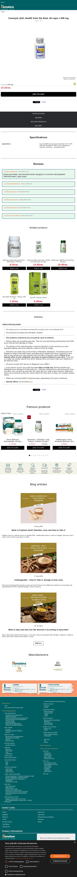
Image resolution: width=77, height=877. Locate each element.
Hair (7, 763)
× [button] (74, 842)
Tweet (44, 102)
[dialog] (38, 858)
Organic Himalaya (11, 716)
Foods (46, 742)
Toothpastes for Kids (12, 782)
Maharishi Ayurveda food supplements (17, 718)
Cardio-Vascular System (50, 732)
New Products (46, 745)
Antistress (47, 721)
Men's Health (8, 727)
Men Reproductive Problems (14, 731)
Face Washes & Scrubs (51, 764)
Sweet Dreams (48, 723)
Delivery (38, 126)
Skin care (46, 761)
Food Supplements (9, 711)
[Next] (72, 432)
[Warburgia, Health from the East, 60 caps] (63, 246)
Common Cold (48, 713)
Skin (7, 764)
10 (47, 455)
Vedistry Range (10, 721)
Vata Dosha (9, 769)
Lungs (46, 716)
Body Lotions (9, 787)
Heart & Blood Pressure (51, 734)
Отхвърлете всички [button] (60, 861)
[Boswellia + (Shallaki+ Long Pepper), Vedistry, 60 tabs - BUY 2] (38, 425)
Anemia (8, 739)
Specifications (38, 113)
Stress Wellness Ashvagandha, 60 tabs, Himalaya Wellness (12, 440)
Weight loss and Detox (49, 727)
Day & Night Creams (50, 763)
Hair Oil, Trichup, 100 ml (38, 297)
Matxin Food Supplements (13, 723)
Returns (5, 817)
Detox (45, 730)
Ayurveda (41, 814)
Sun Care (8, 794)
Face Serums (48, 766)
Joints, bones (8, 755)
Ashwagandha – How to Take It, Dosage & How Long (38, 580)
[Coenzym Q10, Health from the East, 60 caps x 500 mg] (38, 48)
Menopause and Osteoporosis (14, 736)
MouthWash (9, 780)
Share (37, 102)
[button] (26, 874)
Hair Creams (47, 756)
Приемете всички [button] (60, 856)
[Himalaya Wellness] (19, 664)
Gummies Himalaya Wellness (14, 725)
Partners (41, 819)
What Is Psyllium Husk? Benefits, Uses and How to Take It (38, 530)
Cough (46, 707)
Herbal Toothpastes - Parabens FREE (17, 777)
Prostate (8, 729)
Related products (38, 121)
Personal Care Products (49, 748)
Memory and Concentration (52, 720)
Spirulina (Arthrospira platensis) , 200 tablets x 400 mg (14, 260)
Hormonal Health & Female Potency (54, 701)
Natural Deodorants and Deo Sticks (16, 793)
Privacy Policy (7, 822)
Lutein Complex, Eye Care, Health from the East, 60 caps (38, 260)
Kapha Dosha (10, 772)
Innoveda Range (10, 722)
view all (38, 643)
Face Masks (47, 767)
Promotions (6, 703)
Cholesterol (47, 736)
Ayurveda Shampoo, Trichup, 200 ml (14, 297)
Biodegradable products (12, 797)
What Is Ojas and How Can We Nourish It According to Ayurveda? (38, 630)
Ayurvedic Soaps (10, 786)
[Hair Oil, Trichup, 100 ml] (38, 283)
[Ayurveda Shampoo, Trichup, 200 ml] (14, 283)
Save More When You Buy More (14, 707)
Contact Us (6, 826)
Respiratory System (49, 709)
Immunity (46, 706)
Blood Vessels (10, 741)
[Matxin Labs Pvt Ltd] (57, 669)
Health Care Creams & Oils (13, 790)
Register (5, 814)
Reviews (38, 117)
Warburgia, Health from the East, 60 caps (63, 260)
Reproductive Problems (12, 738)
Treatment (47, 770)
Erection (8, 732)
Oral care (45, 774)
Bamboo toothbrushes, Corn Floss (16, 799)
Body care (7, 784)
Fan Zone (47, 739)
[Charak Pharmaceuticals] (57, 664)
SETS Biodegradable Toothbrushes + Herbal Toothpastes (18, 801)
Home (3, 11)
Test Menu (6, 824)
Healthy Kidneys (10, 745)
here (31, 382)
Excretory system (10, 743)
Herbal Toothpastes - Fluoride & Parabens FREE (20, 776)
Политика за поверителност (24, 858)
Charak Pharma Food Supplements (16, 719)
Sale (6, 705)
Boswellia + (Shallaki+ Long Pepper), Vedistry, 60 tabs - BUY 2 (38, 440)
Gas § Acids (9, 751)
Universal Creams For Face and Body (17, 791)
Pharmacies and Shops (46, 817)
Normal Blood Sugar (11, 757)
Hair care (45, 751)
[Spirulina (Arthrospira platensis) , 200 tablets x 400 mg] (14, 246)
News (40, 822)
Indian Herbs (48, 757)
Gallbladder (9, 753)
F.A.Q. (4, 819)
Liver (7, 752)
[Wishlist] (42, 2)
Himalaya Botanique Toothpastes (15, 779)
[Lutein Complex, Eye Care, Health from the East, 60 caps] (38, 246)
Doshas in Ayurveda (10, 767)
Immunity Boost (48, 711)
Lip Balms (47, 768)
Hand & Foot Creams (12, 789)
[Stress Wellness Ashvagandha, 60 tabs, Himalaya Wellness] (12, 425)
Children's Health (48, 704)
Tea (45, 741)
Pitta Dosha (9, 770)
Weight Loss (47, 728)
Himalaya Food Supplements (14, 715)
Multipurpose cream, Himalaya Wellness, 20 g (64, 440)
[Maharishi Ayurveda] (19, 669)
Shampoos (47, 753)
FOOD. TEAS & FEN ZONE (12, 774)
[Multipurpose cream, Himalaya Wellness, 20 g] (64, 425)
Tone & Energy (48, 724)
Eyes (7, 762)
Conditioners (48, 754)
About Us (41, 812)
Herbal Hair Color (49, 758)
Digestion (7, 747)
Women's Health (9, 734)
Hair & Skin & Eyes (10, 760)
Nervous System (48, 718)
